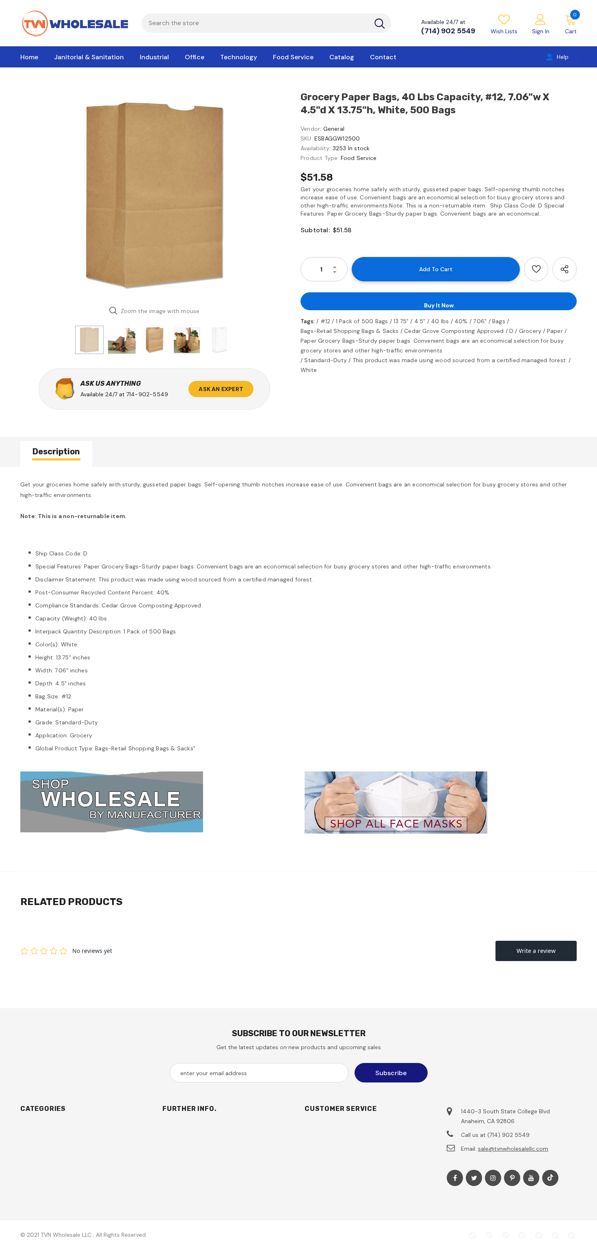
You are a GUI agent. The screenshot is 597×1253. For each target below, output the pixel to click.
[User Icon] (540, 19)
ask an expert (221, 389)
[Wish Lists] (536, 269)
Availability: (316, 148)
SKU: (307, 138)
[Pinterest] (512, 1178)
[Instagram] (493, 1178)
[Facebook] (455, 1178)
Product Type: (320, 158)
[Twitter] (474, 1178)
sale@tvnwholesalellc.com (513, 1148)
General (333, 128)
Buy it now (439, 305)
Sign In (540, 31)
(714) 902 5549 (448, 31)
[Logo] (74, 23)
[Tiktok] (550, 1178)
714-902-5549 (147, 394)
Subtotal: (315, 230)
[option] (154, 194)
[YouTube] (531, 1178)
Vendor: (311, 128)
